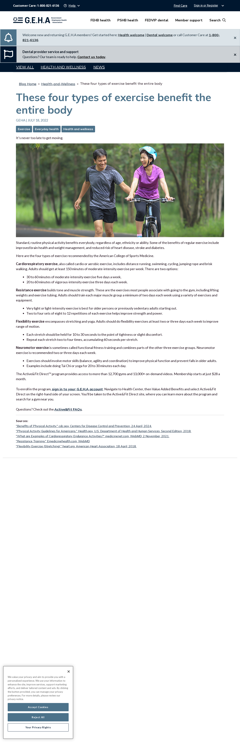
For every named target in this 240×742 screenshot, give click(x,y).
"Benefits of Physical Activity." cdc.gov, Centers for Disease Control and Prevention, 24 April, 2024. (84, 426)
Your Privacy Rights (38, 727)
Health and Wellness (63, 67)
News (99, 67)
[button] (72, 5)
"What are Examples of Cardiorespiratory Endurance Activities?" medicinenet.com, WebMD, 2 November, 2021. (92, 436)
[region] (38, 702)
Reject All (38, 717)
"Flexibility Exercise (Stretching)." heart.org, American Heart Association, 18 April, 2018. (76, 446)
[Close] (68, 671)
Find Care (180, 6)
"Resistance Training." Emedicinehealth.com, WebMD (53, 441)
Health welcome (131, 35)
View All (25, 67)
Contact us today (91, 57)
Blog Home (27, 84)
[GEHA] (40, 20)
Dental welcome (160, 35)
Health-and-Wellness (58, 84)
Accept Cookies (38, 707)
